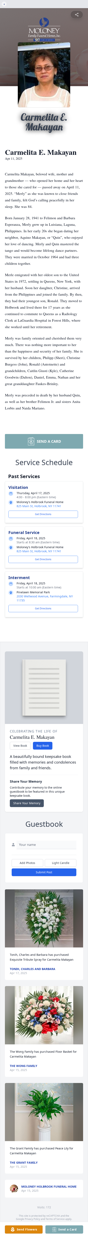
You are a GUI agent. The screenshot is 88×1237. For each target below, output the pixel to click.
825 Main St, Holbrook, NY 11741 (39, 506)
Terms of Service (55, 1219)
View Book (20, 746)
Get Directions (43, 514)
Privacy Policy (32, 1219)
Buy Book (42, 746)
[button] (44, 918)
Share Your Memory (26, 803)
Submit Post (44, 872)
